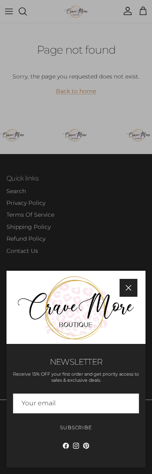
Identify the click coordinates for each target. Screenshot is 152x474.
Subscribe (76, 427)
